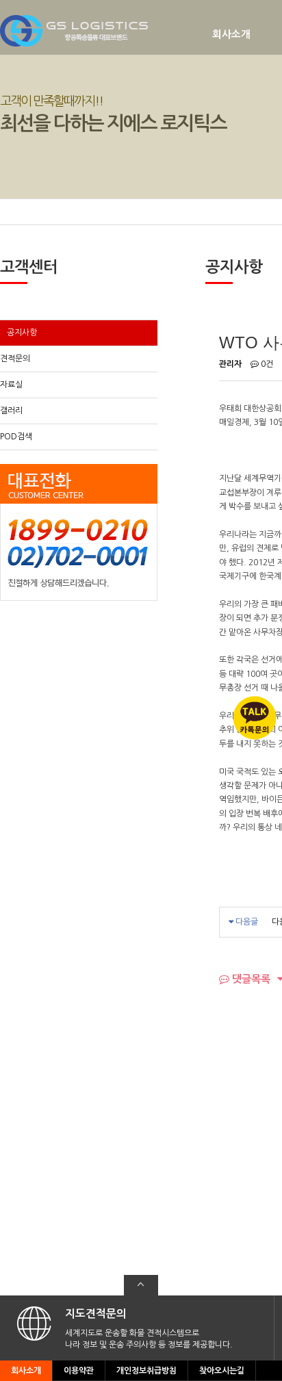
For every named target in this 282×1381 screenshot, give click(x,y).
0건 (266, 364)
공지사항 (22, 332)
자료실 (11, 384)
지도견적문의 (96, 1313)
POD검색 (16, 437)
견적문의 (15, 358)
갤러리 (11, 410)
